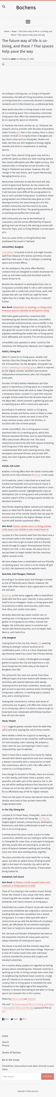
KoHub (37, 475)
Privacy (5, 1045)
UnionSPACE (8, 252)
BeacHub (6, 595)
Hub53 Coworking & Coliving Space (19, 367)
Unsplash (31, 999)
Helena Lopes (17, 999)
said (18, 132)
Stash (4, 726)
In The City (44, 818)
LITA (39, 643)
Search (5, 1042)
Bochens (35, 1091)
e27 (3, 1011)
